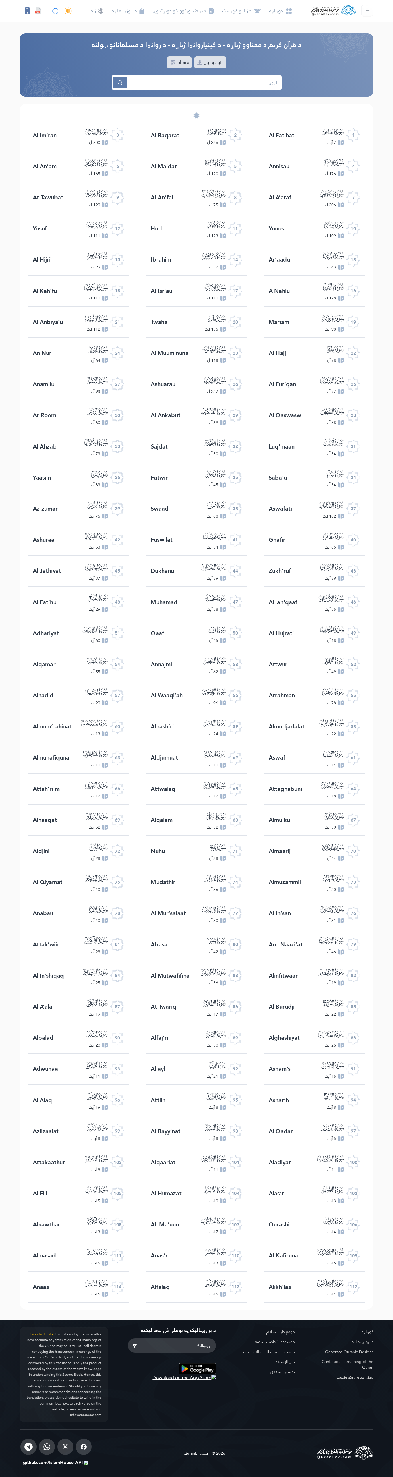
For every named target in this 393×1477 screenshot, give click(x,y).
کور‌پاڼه (367, 1331)
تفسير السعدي (282, 1371)
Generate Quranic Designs (349, 1352)
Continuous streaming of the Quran (347, 1364)
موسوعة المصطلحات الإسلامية (269, 1352)
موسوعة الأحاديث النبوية (275, 1342)
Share (182, 62)
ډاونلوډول (213, 62)
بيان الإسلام (285, 1361)
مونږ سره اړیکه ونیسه (355, 1377)
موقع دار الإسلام (280, 1331)
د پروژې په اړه (362, 1342)
